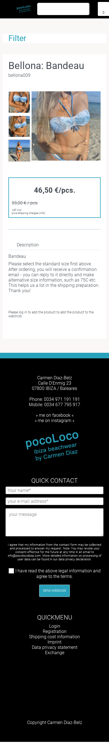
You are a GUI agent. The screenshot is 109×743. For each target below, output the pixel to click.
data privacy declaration (74, 559)
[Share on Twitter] (46, 329)
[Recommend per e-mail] (55, 329)
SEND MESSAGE (54, 590)
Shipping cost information (54, 636)
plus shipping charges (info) (28, 213)
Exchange (54, 652)
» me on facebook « (55, 415)
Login (54, 626)
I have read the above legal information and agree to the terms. (58, 573)
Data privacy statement (54, 647)
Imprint (54, 642)
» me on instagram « (54, 420)
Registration (55, 631)
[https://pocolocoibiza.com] (63, 666)
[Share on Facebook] (37, 329)
